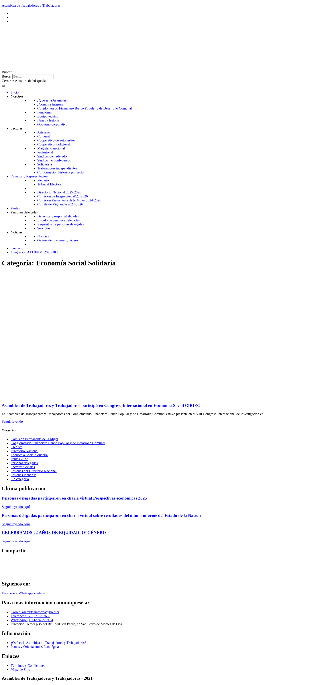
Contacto (17, 248)
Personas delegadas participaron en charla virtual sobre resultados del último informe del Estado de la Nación (101, 515)
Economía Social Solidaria (29, 455)
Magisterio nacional (51, 148)
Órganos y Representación (29, 176)
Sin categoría (20, 479)
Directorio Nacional (24, 451)
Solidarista (44, 164)
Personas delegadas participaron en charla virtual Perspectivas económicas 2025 (74, 498)
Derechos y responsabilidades (58, 216)
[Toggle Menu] (3, 86)
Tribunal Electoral (49, 184)
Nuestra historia (48, 120)
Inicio (15, 92)
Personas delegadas (24, 212)
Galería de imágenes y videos (57, 240)
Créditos (16, 447)
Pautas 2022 (19, 459)
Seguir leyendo (12, 421)
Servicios (43, 228)
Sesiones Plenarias (23, 475)
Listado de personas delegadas (58, 220)
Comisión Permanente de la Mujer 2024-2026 (69, 200)
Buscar (7, 76)
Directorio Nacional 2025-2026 (59, 192)
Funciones (44, 112)
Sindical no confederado (54, 160)
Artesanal (44, 132)
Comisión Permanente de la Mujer (34, 439)
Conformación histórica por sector (61, 172)
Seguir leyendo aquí (16, 507)
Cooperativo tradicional (53, 144)
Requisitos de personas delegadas (60, 224)
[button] (163, 72)
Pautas (15, 208)
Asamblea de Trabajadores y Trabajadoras (31, 5)
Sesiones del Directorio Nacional (34, 471)
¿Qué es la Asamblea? (52, 100)
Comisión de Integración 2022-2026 (62, 196)
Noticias (16, 232)
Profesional (45, 152)
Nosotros (17, 96)
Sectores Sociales (23, 467)
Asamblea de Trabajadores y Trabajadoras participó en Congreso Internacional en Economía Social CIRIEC (101, 405)
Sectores (16, 128)
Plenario (43, 180)
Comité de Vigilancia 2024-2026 (60, 204)
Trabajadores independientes (57, 168)
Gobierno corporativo (52, 124)
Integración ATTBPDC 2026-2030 (35, 252)
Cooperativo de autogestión (56, 140)
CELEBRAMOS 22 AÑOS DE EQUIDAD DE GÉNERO (54, 532)
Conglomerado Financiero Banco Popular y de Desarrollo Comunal (84, 108)
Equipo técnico (47, 116)
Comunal (43, 136)
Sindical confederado (52, 156)
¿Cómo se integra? (50, 104)
